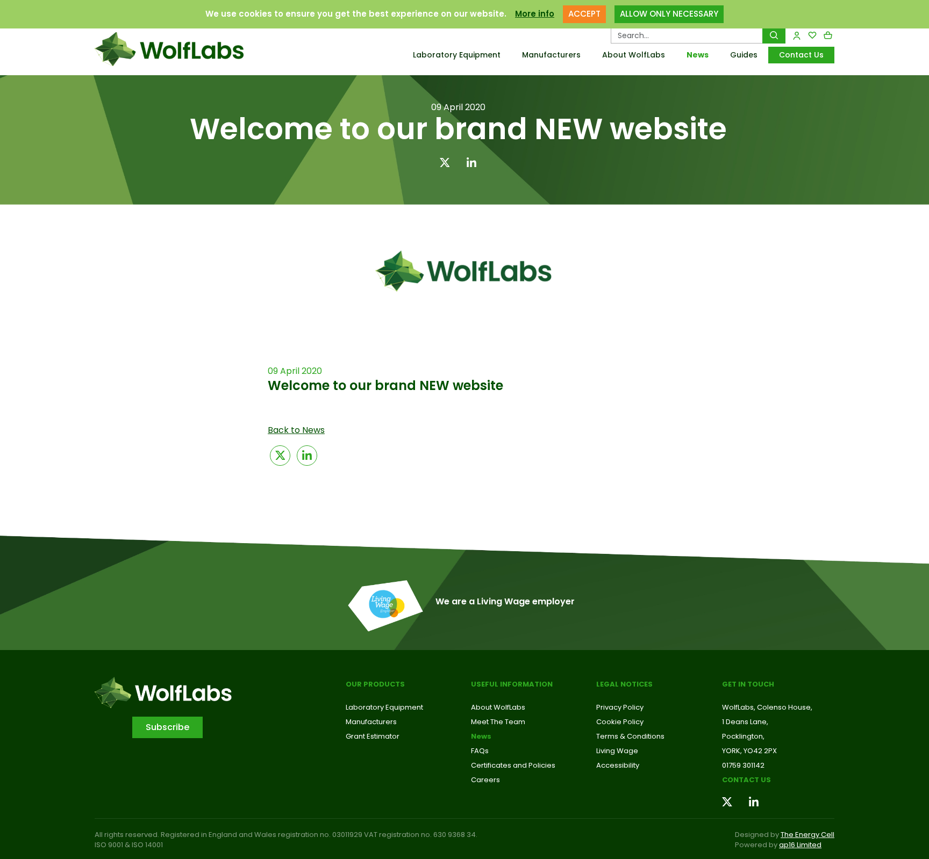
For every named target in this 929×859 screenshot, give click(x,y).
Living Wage (617, 751)
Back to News (296, 430)
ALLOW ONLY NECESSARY (669, 13)
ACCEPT (584, 13)
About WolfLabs (633, 54)
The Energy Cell (807, 834)
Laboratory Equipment (457, 54)
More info (534, 13)
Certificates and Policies (513, 765)
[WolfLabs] (182, 49)
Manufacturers (551, 54)
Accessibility (617, 765)
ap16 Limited (800, 845)
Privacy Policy (620, 707)
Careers (485, 780)
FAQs (480, 751)
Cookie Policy (620, 722)
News (698, 54)
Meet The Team (498, 722)
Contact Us (801, 54)
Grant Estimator (372, 736)
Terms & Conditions (630, 736)
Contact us (746, 780)
